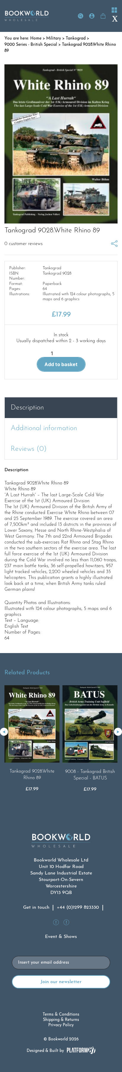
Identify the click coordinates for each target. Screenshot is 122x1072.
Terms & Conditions (61, 1014)
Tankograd (76, 38)
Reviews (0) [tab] (29, 449)
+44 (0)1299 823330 (78, 907)
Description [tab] (27, 407)
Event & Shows (61, 936)
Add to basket (61, 364)
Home (35, 38)
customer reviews (23, 244)
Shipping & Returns (61, 1020)
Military (53, 38)
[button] (118, 732)
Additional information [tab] (44, 428)
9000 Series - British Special (30, 45)
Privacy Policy (61, 1025)
